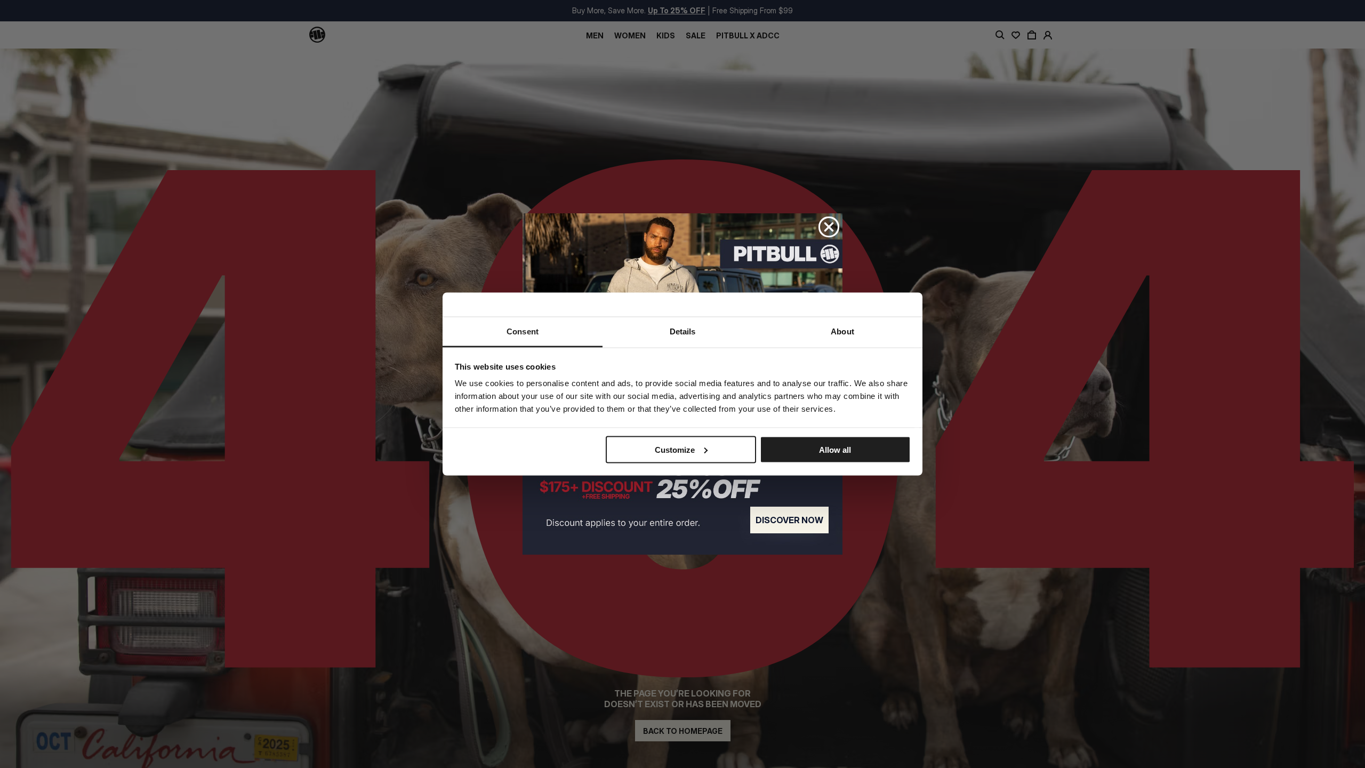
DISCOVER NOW (789, 520)
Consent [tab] (523, 331)
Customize (675, 449)
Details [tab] (683, 331)
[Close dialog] (829, 227)
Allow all (835, 449)
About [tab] (842, 331)
